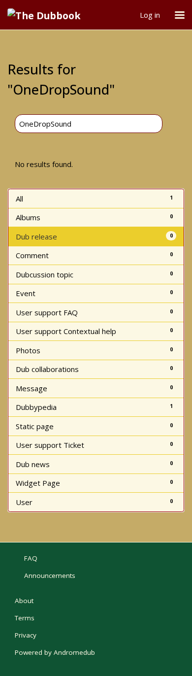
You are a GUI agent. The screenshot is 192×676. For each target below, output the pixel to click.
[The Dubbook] (47, 15)
